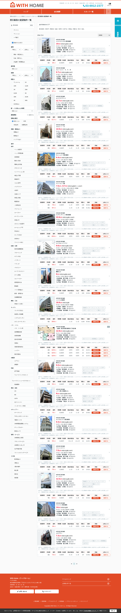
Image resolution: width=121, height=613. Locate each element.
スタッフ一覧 (88, 12)
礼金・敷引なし (18, 58)
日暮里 (64, 76)
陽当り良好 (17, 160)
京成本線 (59, 49)
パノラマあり (17, 139)
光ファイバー (18, 402)
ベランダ (16, 263)
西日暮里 (63, 39)
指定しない (17, 121)
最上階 (16, 470)
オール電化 (17, 275)
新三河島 (65, 49)
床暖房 (16, 364)
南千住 (65, 29)
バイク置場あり (18, 289)
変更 (31, 25)
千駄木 (65, 108)
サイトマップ (84, 601)
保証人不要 (17, 175)
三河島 (64, 51)
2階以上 (16, 463)
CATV (16, 398)
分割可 (16, 190)
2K (14, 89)
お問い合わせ (23, 591)
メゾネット (17, 260)
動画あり (16, 135)
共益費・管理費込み (19, 62)
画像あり (16, 132)
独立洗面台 (17, 354)
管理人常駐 (17, 197)
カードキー (17, 212)
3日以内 (16, 124)
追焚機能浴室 (18, 332)
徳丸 (83, 29)
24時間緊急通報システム (21, 423)
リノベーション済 (19, 171)
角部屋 (16, 477)
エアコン (16, 361)
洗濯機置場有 (18, 297)
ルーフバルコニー (19, 271)
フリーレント (18, 209)
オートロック (18, 412)
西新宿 (52, 29)
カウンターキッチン (20, 321)
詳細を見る (96, 63)
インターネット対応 (20, 406)
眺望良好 (16, 201)
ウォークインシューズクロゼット (21, 380)
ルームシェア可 (18, 227)
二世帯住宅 (17, 205)
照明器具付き (18, 282)
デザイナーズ (18, 168)
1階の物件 (17, 466)
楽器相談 (16, 157)
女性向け (16, 238)
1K (25, 82)
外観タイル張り (18, 304)
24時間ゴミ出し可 (19, 445)
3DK (15, 96)
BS (15, 394)
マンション (17, 33)
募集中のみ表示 (18, 42)
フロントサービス (19, 441)
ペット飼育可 (18, 149)
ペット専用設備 (18, 153)
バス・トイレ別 (18, 328)
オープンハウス (18, 216)
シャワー (16, 350)
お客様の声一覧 (66, 583)
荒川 (79, 29)
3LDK (26, 96)
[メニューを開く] (108, 11)
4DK (26, 100)
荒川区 (58, 39)
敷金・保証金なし (19, 54)
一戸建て (16, 37)
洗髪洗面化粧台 (18, 346)
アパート (16, 30)
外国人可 (16, 220)
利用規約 (62, 601)
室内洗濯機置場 (18, 249)
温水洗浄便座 (18, 339)
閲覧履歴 (37, 601)
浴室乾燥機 (17, 335)
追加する (106, 63)
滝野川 (60, 29)
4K (14, 100)
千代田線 (59, 80)
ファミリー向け (18, 242)
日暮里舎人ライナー (62, 163)
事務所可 (16, 179)
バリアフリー (18, 186)
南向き (16, 474)
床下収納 (16, 371)
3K (25, 93)
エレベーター (18, 278)
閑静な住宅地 (18, 164)
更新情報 (44, 601)
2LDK (15, 93)
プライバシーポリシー (72, 601)
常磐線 (59, 51)
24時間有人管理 (18, 437)
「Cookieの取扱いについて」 (90, 610)
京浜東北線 (60, 106)
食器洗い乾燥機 (18, 314)
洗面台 (16, 343)
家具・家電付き (18, 293)
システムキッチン (19, 318)
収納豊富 (16, 384)
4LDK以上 (16, 104)
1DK (15, 86)
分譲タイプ (17, 194)
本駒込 (70, 29)
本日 (24, 121)
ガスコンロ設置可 (19, 223)
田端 (65, 106)
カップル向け (18, 235)
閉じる (113, 610)
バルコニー (17, 267)
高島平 (47, 29)
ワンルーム (17, 82)
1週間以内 (24, 124)
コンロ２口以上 (18, 310)
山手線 (59, 48)
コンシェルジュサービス (21, 452)
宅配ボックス (18, 420)
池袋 (56, 29)
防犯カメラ (17, 431)
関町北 (75, 29)
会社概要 (57, 12)
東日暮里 (41, 29)
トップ (25, 12)
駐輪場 (16, 286)
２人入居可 (17, 183)
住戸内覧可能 (18, 449)
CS (15, 391)
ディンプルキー (18, 427)
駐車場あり (17, 459)
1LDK (26, 86)
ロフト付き (17, 256)
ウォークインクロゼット (21, 375)
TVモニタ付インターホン (21, 416)
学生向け (16, 231)
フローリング (18, 252)
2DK (26, 89)
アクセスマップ (66, 579)
